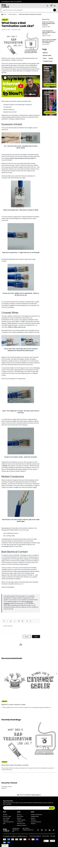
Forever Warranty (40, 795)
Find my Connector (50, 112)
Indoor (45, 58)
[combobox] (27, 10)
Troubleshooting (47, 61)
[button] (5, 845)
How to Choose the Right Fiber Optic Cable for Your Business (49, 41)
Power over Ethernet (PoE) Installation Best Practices (48, 23)
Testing (50, 58)
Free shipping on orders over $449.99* (12, 1)
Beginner (45, 52)
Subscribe (51, 807)
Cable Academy (12, 14)
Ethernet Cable (47, 55)
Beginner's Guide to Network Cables (14, 705)
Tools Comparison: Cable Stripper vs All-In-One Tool (49, 32)
